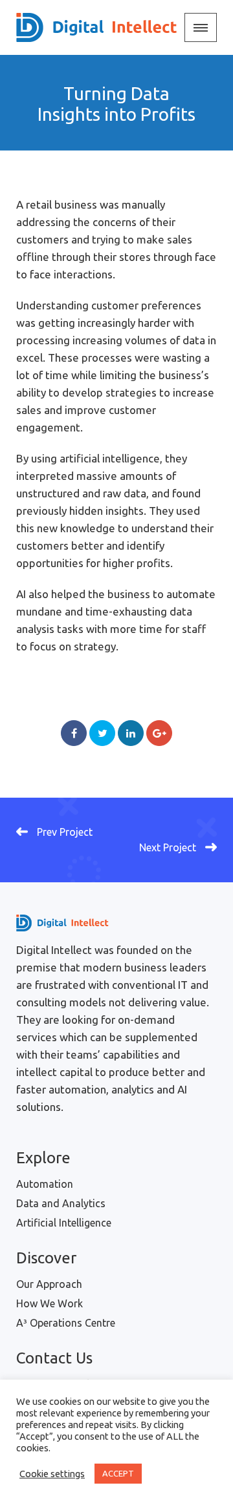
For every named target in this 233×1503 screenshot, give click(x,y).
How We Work (49, 1303)
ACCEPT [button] (118, 1473)
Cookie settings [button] (52, 1473)
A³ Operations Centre (65, 1323)
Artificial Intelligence (63, 1222)
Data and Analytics (60, 1203)
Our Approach (49, 1284)
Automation (44, 1184)
